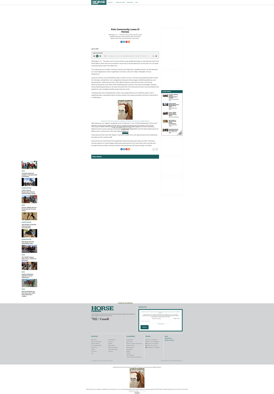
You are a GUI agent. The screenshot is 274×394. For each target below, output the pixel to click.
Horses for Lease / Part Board (134, 343)
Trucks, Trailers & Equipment (133, 357)
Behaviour (94, 339)
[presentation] (153, 149)
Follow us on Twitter (151, 345)
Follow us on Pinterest (152, 343)
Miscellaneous (112, 339)
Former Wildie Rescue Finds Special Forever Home (29, 209)
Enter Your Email (156, 318)
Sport (170, 100)
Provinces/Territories (175, 99)
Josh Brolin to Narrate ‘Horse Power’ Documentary (29, 226)
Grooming (94, 347)
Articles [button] (110, 2)
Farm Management (96, 345)
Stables (128, 351)
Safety (170, 109)
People (170, 126)
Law (92, 353)
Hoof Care (94, 351)
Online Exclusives (120, 2)
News (23, 171)
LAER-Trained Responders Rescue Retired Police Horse (28, 192)
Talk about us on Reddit (153, 347)
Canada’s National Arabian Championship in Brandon (29, 175)
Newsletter (130, 2)
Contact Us (168, 338)
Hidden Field (176, 318)
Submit (137, 393)
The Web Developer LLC (176, 360)
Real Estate (129, 349)
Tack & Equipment (113, 349)
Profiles (110, 343)
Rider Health (111, 345)
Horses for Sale (130, 345)
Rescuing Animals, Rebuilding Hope (28, 242)
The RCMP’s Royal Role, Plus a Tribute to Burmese (29, 258)
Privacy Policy (169, 340)
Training (110, 351)
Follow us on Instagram (152, 341)
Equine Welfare (26, 188)
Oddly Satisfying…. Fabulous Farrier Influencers (28, 276)
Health (93, 349)
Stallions (128, 353)
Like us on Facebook (151, 339)
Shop (136, 2)
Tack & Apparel (130, 355)
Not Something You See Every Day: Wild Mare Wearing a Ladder (28, 294)
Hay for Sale (129, 341)
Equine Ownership (96, 341)
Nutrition (110, 341)
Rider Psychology (112, 347)
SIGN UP (125, 133)
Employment (129, 339)
